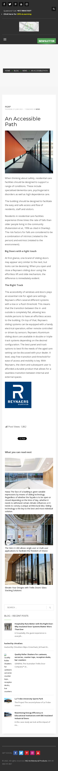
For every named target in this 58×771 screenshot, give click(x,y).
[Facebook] (4, 4)
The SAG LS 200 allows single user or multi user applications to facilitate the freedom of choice (26, 549)
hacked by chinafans (13, 643)
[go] (50, 608)
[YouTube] (38, 753)
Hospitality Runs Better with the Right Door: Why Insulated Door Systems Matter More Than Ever (34, 626)
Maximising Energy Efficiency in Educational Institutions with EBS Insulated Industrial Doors (34, 715)
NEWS (38, 109)
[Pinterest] (15, 4)
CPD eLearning (24, 14)
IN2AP (8, 106)
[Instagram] (27, 4)
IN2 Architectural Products (36, 760)
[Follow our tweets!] (21, 753)
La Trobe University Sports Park (29, 698)
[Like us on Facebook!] (15, 753)
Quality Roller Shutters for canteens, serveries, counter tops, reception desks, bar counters (33, 657)
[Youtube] (21, 4)
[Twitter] (10, 4)
